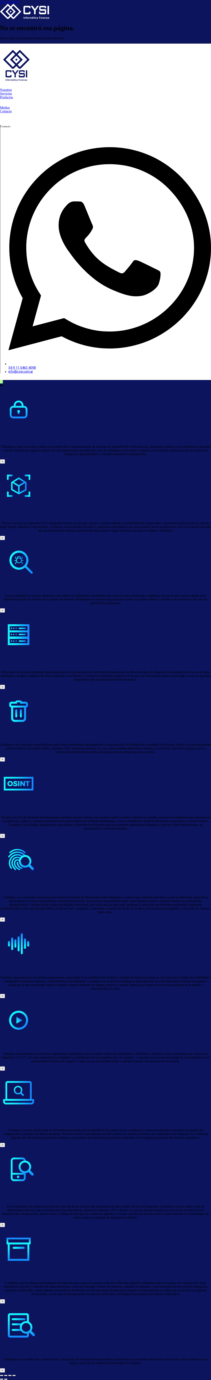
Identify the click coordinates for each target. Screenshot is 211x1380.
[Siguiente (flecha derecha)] (5, 1379)
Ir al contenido (9, 2)
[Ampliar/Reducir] (1, 1375)
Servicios (6, 93)
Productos (6, 97)
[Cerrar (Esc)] (14, 1375)
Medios (5, 107)
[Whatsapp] (1, 381)
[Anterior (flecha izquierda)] (1, 1379)
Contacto (6, 111)
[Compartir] (10, 1375)
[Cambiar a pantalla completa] (5, 1375)
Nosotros (6, 90)
